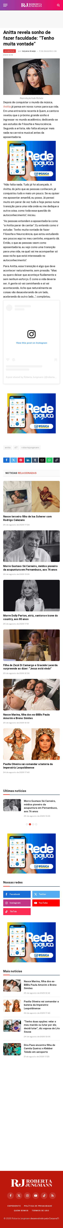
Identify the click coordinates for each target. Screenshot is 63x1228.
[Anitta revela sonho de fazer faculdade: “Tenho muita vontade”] (31, 76)
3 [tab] (33, 824)
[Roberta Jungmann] (31, 5)
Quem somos (21, 1210)
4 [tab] (36, 824)
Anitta (7, 106)
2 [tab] (30, 824)
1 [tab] (26, 824)
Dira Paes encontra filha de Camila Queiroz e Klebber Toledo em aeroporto (39, 1048)
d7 (16, 447)
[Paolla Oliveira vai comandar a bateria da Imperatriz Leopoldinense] (31, 744)
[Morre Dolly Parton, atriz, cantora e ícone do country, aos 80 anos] (31, 595)
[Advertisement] (31, 19)
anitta (7, 447)
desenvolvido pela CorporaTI (44, 1218)
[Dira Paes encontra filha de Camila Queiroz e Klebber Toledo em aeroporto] (12, 1049)
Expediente (14, 1206)
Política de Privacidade (38, 1206)
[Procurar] (58, 5)
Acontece (10, 51)
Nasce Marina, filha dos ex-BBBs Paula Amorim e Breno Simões (40, 985)
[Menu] (5, 5)
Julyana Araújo (29, 51)
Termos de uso (40, 1210)
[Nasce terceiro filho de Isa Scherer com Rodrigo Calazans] (31, 496)
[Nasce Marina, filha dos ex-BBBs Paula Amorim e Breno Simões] (31, 694)
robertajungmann (30, 447)
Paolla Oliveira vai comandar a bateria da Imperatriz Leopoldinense (41, 1005)
